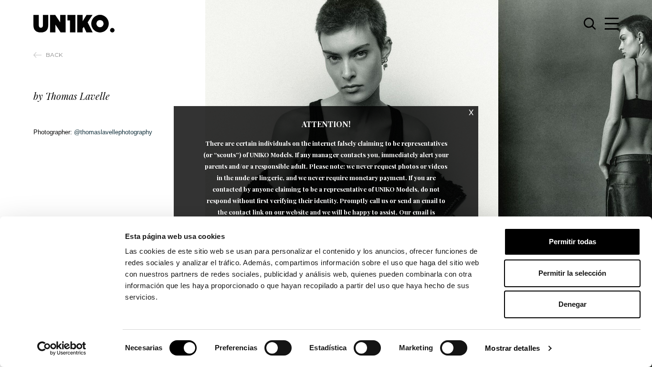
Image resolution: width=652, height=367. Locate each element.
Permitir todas (572, 241)
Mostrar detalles (512, 348)
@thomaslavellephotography (113, 132)
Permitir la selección (572, 273)
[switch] (278, 348)
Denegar (572, 304)
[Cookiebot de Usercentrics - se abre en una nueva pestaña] (62, 348)
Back (54, 54)
